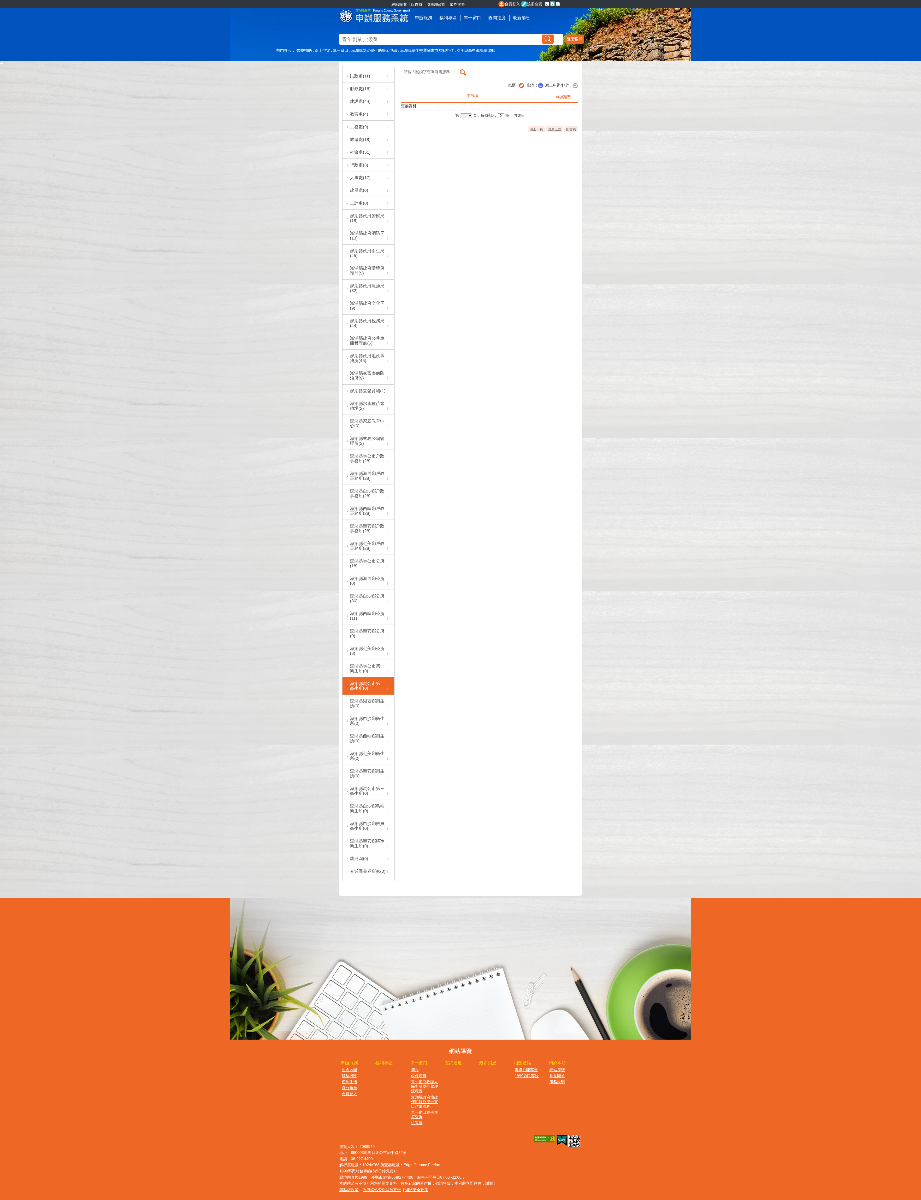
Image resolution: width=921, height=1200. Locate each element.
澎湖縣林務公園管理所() (367, 441)
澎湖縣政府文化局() (367, 305)
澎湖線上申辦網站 (375, 15)
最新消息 (521, 17)
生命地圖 (349, 1070)
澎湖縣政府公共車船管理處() (367, 340)
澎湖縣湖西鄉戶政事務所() (367, 476)
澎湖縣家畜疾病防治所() (367, 375)
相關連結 (522, 1062)
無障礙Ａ (544, 1138)
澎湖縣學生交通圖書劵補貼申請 (427, 50)
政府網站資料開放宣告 (382, 1190)
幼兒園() (359, 858)
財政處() (360, 88)
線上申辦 (322, 50)
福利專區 (448, 17)
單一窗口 (472, 17)
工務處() (359, 126)
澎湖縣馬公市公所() (367, 563)
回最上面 (554, 129)
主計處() (359, 203)
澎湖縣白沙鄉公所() (367, 598)
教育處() (359, 114)
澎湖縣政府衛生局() (367, 253)
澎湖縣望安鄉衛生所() (367, 773)
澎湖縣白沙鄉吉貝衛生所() (367, 826)
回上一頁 (536, 129)
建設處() (360, 101)
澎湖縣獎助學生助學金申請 (374, 50)
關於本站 (557, 1062)
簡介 (415, 1070)
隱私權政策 (349, 1190)
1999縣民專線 (527, 1076)
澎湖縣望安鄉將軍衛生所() (367, 843)
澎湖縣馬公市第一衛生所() (367, 668)
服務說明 (557, 1082)
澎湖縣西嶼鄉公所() (367, 616)
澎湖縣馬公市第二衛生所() (367, 686)
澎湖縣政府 (436, 4)
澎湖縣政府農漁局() (367, 288)
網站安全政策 (416, 1190)
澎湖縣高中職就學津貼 (476, 50)
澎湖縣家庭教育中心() (367, 423)
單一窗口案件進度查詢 (424, 1114)
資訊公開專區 (526, 1070)
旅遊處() (360, 139)
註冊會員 (535, 4)
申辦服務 (423, 17)
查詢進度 (497, 17)
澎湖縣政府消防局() (367, 235)
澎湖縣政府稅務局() (367, 323)
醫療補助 (304, 50)
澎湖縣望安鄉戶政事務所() (367, 528)
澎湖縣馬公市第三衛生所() (367, 791)
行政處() (359, 165)
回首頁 (417, 4)
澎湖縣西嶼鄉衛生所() (367, 738)
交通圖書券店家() (367, 871)
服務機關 (349, 1076)
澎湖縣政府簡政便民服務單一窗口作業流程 (424, 1101)
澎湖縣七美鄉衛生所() (367, 756)
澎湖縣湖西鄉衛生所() (367, 703)
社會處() (360, 152)
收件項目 (418, 1076)
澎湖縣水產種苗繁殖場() (367, 406)
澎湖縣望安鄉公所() (367, 633)
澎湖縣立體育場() (367, 390)
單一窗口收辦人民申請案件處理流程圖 (424, 1086)
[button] (548, 39)
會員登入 (512, 4)
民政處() (360, 76)
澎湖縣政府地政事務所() (367, 358)
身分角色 (349, 1088)
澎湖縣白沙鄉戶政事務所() (367, 493)
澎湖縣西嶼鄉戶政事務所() (367, 511)
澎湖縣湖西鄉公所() (367, 581)
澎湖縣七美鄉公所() (367, 651)
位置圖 (417, 1123)
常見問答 (457, 4)
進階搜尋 (574, 39)
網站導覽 (557, 1070)
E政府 (562, 1140)
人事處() (360, 177)
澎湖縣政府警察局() (367, 218)
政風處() (359, 190)
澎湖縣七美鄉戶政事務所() (367, 546)
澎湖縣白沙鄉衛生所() (367, 721)
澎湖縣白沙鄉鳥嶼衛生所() (367, 808)
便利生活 (349, 1082)
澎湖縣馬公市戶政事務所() (367, 458)
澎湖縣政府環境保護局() (367, 270)
